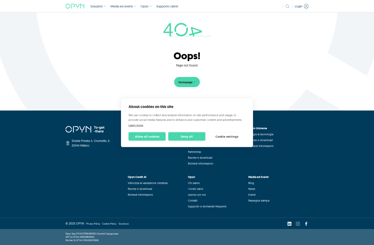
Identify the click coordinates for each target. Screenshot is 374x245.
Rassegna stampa (258, 200)
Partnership (194, 152)
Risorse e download (200, 157)
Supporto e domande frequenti (207, 206)
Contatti (192, 200)
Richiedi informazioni (200, 163)
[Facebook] (306, 223)
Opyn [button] (144, 6)
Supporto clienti (167, 6)
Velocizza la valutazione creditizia (148, 183)
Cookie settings (226, 136)
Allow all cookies (147, 136)
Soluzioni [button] (96, 6)
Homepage (185, 82)
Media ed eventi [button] (121, 6)
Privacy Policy (93, 223)
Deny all (187, 136)
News (251, 189)
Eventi (252, 194)
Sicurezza (124, 223)
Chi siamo (194, 183)
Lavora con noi (197, 194)
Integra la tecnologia (260, 134)
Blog (251, 183)
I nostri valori (195, 189)
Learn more (136, 125)
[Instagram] (297, 223)
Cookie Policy (109, 223)
